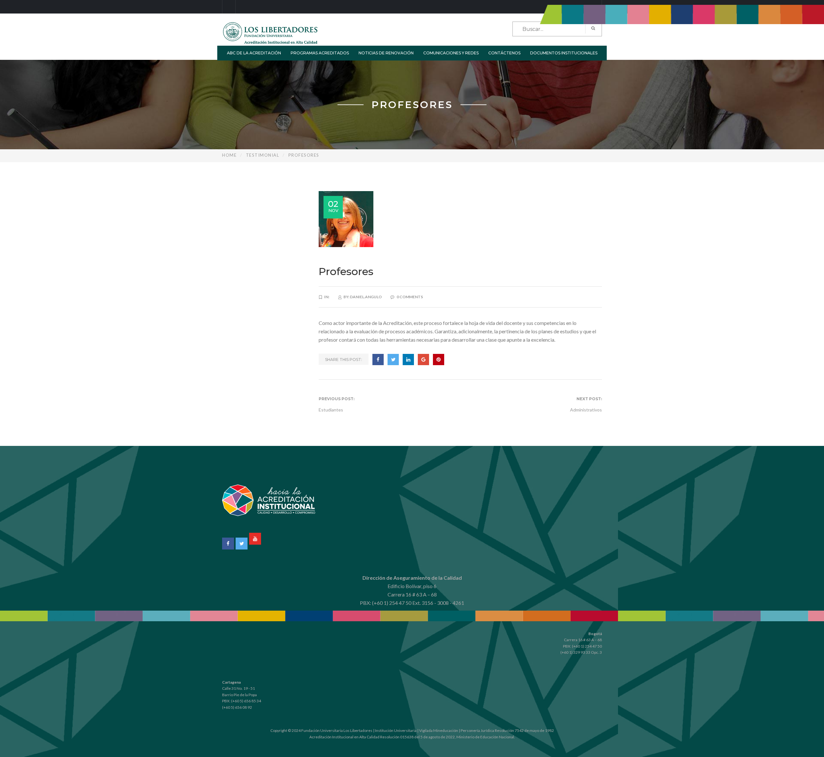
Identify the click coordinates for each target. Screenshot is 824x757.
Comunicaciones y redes (451, 53)
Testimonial (262, 155)
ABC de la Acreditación (254, 53)
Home (229, 155)
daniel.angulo (366, 296)
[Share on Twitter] (393, 359)
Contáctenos (504, 53)
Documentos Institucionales (563, 53)
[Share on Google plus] (423, 359)
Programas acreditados (320, 53)
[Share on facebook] (378, 359)
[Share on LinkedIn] (408, 359)
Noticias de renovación (386, 53)
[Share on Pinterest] (438, 359)
